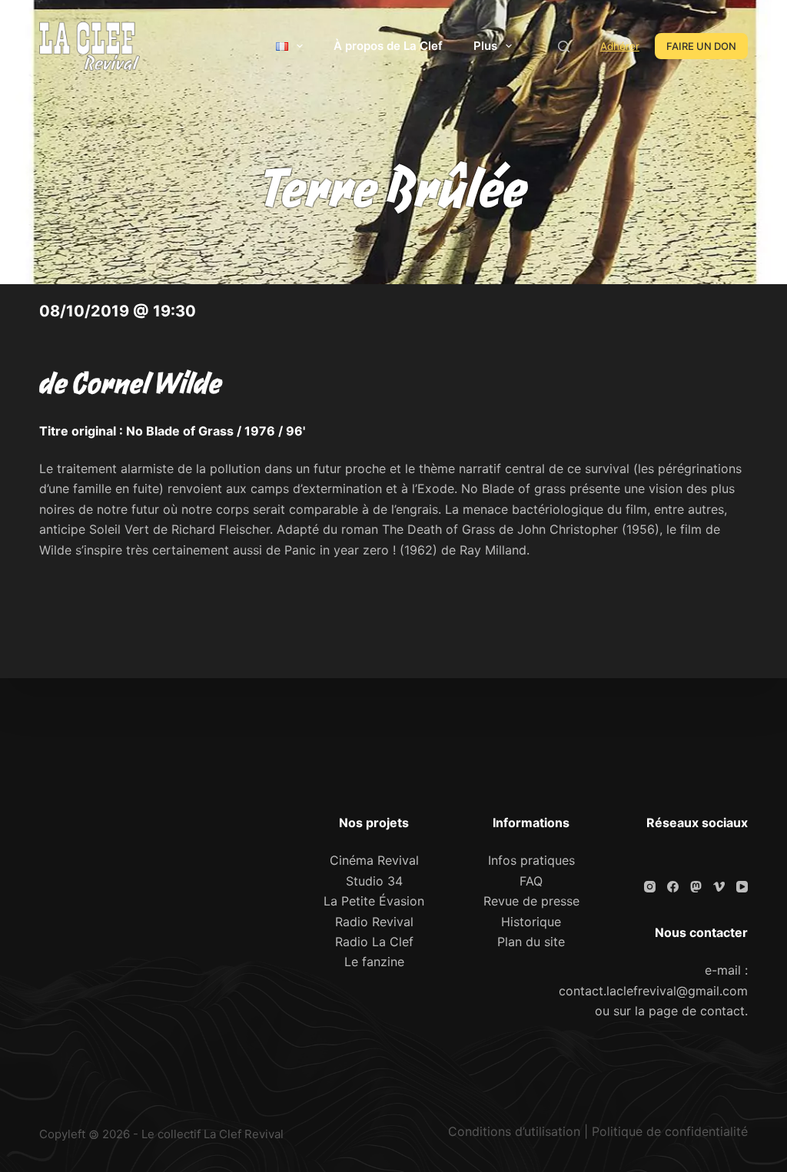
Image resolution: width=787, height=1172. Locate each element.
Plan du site (531, 941)
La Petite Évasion (374, 901)
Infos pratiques (531, 860)
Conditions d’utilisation (514, 1131)
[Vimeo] (719, 886)
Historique (531, 921)
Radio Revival (374, 921)
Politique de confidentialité (670, 1131)
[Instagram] (650, 886)
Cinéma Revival (374, 860)
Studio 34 (374, 881)
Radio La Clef (374, 941)
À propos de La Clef (388, 45)
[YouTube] (742, 886)
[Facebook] (673, 886)
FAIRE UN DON (701, 46)
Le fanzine (374, 961)
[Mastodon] (696, 886)
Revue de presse (531, 901)
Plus (485, 45)
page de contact (697, 1010)
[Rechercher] (563, 46)
